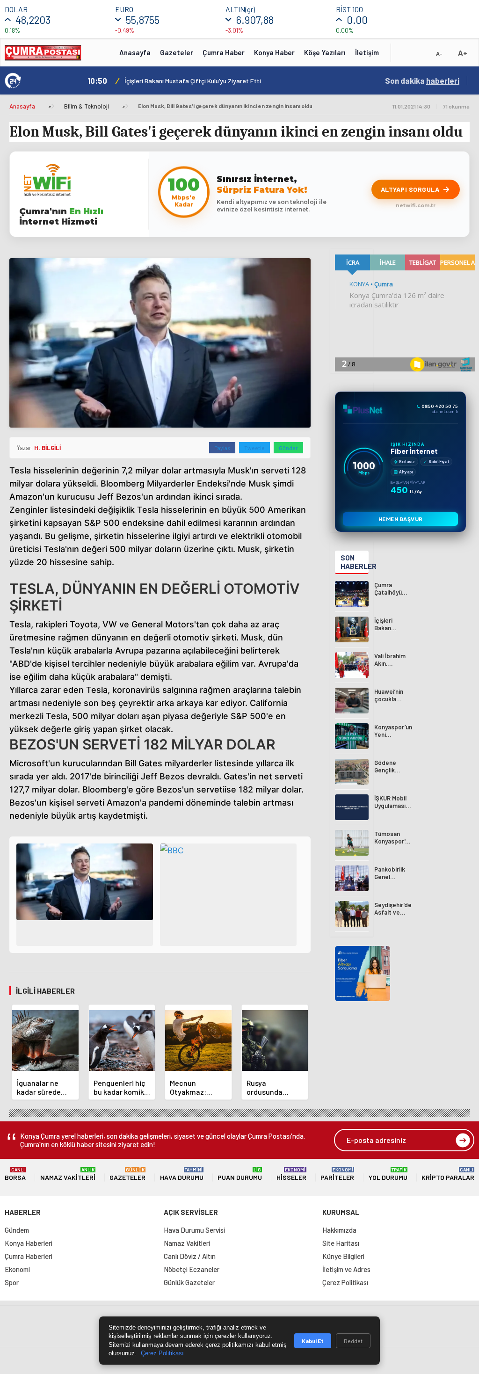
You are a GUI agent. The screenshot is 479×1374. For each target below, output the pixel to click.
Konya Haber (274, 52)
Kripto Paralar (447, 1174)
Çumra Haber (224, 52)
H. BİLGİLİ (47, 447)
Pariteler (337, 1174)
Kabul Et (313, 1341)
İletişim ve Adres (346, 1269)
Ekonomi (17, 1269)
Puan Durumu (240, 1174)
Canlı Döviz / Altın (190, 1256)
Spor (12, 1282)
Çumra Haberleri (28, 1256)
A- (439, 53)
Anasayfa (135, 52)
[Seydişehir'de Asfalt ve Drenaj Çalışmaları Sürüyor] (352, 914)
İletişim (367, 52)
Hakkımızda (339, 1230)
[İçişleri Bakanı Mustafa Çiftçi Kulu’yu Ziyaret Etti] (352, 629)
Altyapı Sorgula (410, 189)
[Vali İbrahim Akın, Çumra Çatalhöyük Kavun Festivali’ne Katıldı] (352, 665)
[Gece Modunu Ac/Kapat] (420, 55)
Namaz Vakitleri (67, 1174)
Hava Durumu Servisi (194, 1230)
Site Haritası (340, 1243)
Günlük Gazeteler (189, 1282)
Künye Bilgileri (343, 1256)
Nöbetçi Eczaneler (191, 1269)
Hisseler (291, 1174)
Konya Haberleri (28, 1243)
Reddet (353, 1341)
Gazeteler (176, 52)
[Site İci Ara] (405, 55)
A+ (462, 52)
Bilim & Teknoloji (86, 106)
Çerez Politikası (345, 1282)
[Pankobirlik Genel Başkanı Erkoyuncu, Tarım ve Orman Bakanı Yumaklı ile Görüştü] (352, 878)
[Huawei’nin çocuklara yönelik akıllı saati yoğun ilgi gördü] (352, 700)
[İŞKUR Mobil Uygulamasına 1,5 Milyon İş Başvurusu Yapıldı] (352, 807)
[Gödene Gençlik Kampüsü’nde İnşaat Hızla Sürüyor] (352, 772)
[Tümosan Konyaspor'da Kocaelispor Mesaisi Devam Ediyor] (352, 843)
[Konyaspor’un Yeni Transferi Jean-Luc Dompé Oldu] (352, 736)
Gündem (17, 1230)
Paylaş (222, 447)
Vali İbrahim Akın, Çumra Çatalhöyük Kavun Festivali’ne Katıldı (211, 81)
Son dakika (422, 80)
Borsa (15, 1174)
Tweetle (254, 447)
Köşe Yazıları (325, 52)
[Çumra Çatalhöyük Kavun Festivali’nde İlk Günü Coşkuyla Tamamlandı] (352, 594)
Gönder (288, 447)
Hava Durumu (181, 1174)
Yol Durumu (388, 1174)
